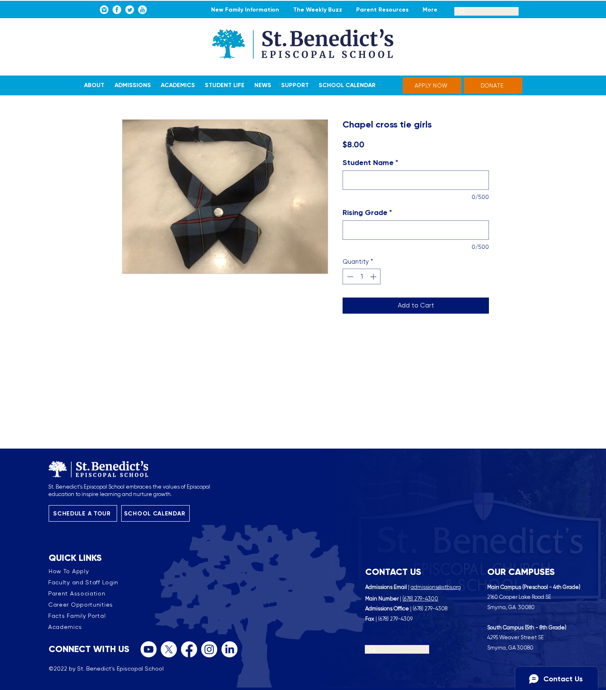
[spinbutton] (362, 276)
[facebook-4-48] (117, 9)
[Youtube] (149, 649)
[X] (169, 649)
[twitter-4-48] (129, 9)
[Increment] (374, 276)
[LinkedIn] (229, 649)
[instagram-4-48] (104, 9)
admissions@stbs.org (436, 587)
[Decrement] (349, 276)
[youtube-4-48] (142, 9)
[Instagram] (209, 649)
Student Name (370, 162)
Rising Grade (367, 212)
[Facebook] (189, 649)
